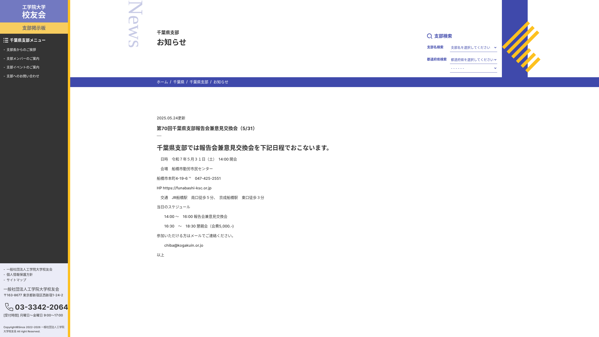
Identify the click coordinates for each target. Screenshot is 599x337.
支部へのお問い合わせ (23, 76)
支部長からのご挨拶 (21, 49)
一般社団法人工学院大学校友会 (29, 269)
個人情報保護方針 (20, 274)
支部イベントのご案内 (23, 67)
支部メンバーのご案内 (23, 58)
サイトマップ (16, 280)
